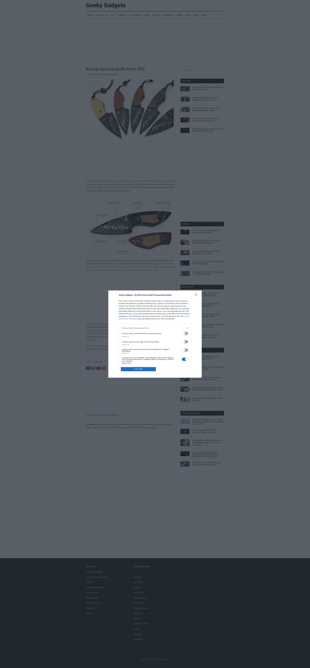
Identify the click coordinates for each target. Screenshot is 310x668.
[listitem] (155, 328)
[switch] (185, 333)
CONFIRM (138, 369)
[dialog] (155, 334)
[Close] (197, 295)
